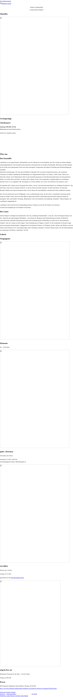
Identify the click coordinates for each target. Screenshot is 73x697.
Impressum (2, 694)
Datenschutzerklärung (11, 694)
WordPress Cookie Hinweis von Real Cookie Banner (14, 696)
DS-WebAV (34, 694)
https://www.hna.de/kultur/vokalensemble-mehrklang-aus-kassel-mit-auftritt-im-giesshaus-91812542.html (28, 688)
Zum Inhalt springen (5, 1)
